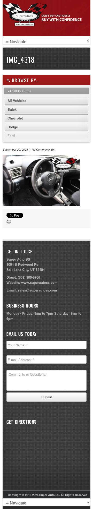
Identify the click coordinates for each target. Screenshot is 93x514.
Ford (11, 135)
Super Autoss (45, 23)
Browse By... (25, 80)
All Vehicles (16, 100)
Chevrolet (15, 118)
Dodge (12, 126)
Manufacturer (19, 91)
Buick (12, 109)
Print (9, 221)
